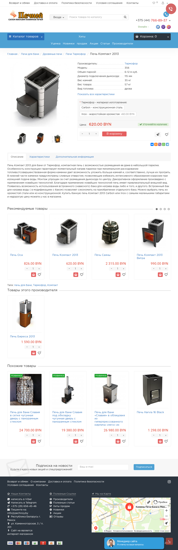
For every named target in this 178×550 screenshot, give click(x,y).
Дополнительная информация (75, 157)
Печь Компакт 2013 (65, 255)
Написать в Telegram (24, 503)
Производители (122, 43)
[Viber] (159, 144)
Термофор (39, 285)
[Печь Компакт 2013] (39, 94)
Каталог (25, 36)
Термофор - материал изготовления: (104, 103)
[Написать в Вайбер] (163, 27)
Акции (94, 43)
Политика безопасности (77, 3)
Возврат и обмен (19, 3)
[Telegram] (167, 144)
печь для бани (23, 285)
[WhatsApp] (163, 144)
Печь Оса (16, 255)
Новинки (68, 43)
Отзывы (58, 517)
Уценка (55, 43)
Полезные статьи (64, 503)
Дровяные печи (52, 54)
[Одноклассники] (155, 144)
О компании (38, 482)
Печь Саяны (102, 255)
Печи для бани (30, 54)
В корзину (114, 134)
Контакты (133, 3)
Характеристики (39, 157)
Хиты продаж (82, 40)
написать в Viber (21, 499)
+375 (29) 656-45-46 (24, 506)
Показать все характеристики (96, 94)
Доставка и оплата (45, 3)
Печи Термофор (76, 54)
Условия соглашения (109, 3)
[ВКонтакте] (152, 144)
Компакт (52, 285)
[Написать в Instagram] (169, 27)
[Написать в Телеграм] (158, 27)
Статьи (105, 43)
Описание (17, 157)
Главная (12, 54)
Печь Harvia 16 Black (150, 412)
